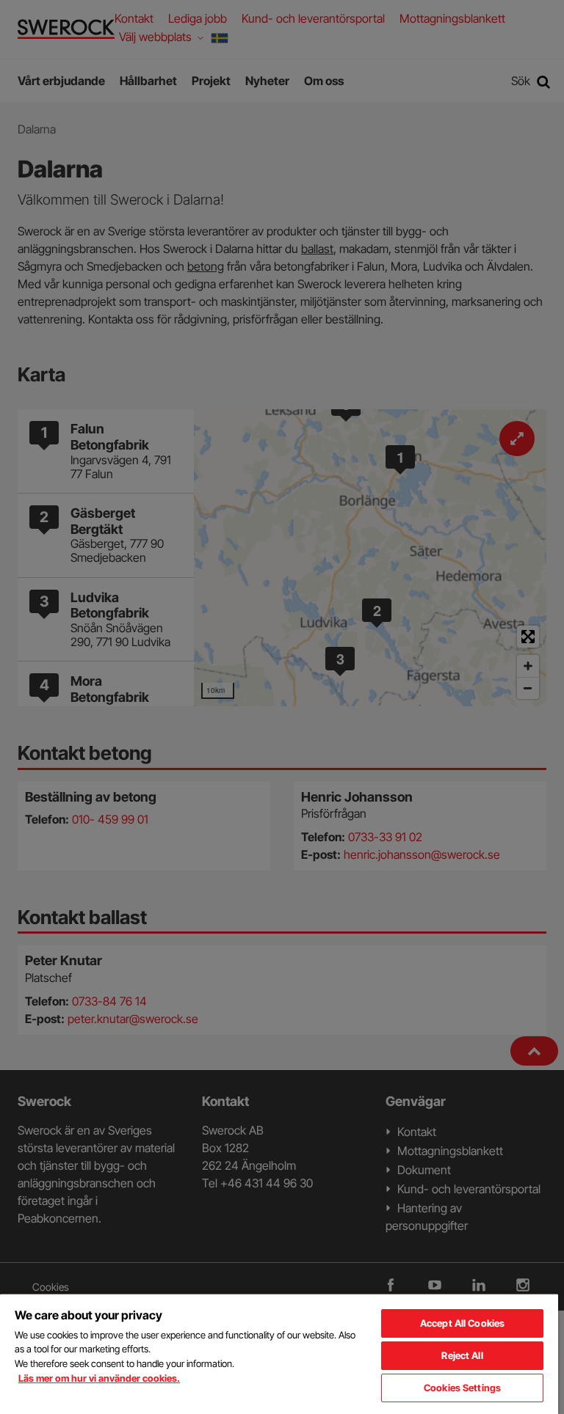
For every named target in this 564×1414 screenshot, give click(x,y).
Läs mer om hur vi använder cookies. (99, 1378)
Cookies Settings (462, 1387)
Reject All (461, 1355)
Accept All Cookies (462, 1323)
